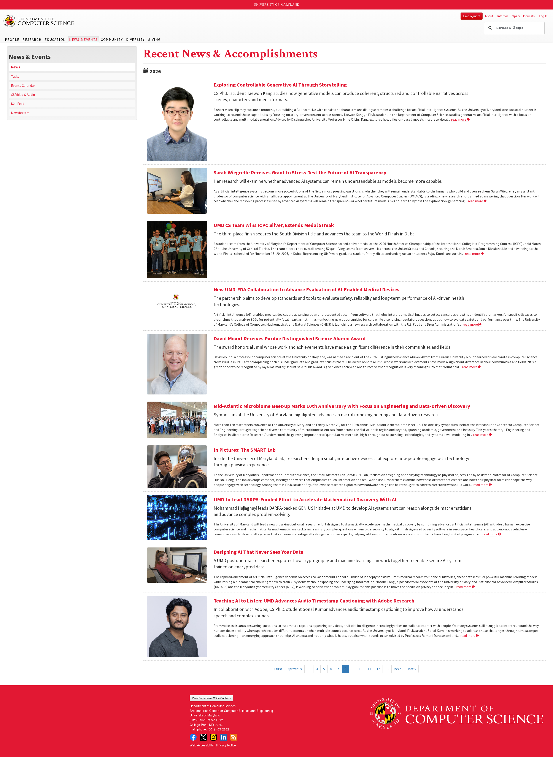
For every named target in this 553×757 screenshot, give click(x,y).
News (15, 67)
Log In (543, 16)
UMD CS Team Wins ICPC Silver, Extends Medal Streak (274, 225)
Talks (15, 76)
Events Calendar (23, 85)
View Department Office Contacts (211, 698)
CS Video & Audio (23, 94)
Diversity (135, 39)
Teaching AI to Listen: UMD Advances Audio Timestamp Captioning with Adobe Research (314, 600)
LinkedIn (223, 737)
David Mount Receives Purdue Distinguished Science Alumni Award (290, 338)
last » (412, 669)
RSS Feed (233, 737)
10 (360, 669)
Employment (471, 16)
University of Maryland (276, 4)
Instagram (213, 737)
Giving (154, 39)
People (12, 39)
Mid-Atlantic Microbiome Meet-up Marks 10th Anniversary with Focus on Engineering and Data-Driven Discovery (342, 406)
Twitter (203, 737)
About (489, 16)
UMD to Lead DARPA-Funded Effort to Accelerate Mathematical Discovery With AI (305, 499)
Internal (502, 16)
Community (112, 39)
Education (55, 39)
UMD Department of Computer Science (39, 21)
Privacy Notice (226, 745)
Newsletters (20, 112)
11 (369, 669)
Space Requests (523, 16)
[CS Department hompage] (456, 712)
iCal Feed (17, 103)
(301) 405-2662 (218, 729)
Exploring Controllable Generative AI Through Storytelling (280, 84)
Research (31, 39)
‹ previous (295, 669)
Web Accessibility (202, 745)
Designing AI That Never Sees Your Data (258, 552)
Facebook (193, 737)
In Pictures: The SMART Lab (245, 449)
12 (378, 669)
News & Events (83, 39)
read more (459, 119)
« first (278, 669)
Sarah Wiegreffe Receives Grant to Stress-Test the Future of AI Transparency (300, 172)
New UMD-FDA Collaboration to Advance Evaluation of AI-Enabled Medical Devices (306, 289)
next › (398, 669)
